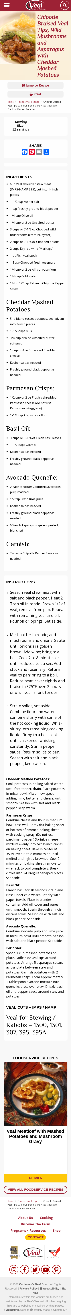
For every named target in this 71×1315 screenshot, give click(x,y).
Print (37, 94)
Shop (57, 1230)
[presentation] (8, 1116)
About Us (25, 1217)
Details (35, 1178)
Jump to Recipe (37, 85)
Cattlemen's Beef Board (34, 1284)
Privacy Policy (28, 1288)
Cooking (46, 1217)
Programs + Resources (28, 1230)
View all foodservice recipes (35, 1189)
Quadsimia (12, 1309)
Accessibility (50, 1288)
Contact (36, 1237)
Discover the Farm (35, 1224)
